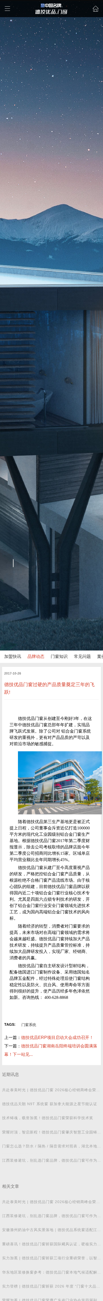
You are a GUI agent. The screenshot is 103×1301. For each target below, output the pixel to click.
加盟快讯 (12, 656)
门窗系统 (28, 1025)
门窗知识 (59, 656)
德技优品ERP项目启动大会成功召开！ (57, 1037)
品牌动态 (35, 656)
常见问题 (82, 656)
